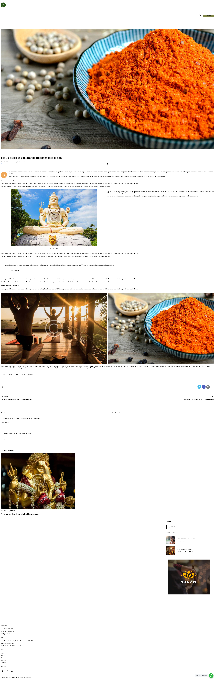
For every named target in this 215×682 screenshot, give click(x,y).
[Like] (3, 387)
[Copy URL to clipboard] (212, 387)
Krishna (10, 374)
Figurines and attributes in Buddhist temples (20, 514)
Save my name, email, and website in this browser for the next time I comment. (22, 418)
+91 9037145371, (6, 645)
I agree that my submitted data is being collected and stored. (17, 433)
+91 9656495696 (17, 645)
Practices (5, 511)
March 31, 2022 (191, 539)
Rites (17, 374)
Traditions (30, 374)
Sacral (23, 374)
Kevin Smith (55, 248)
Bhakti (3, 374)
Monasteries (181, 539)
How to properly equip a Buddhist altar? (185, 540)
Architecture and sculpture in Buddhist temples (186, 551)
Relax (4, 152)
